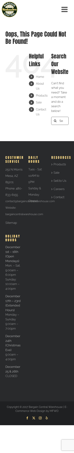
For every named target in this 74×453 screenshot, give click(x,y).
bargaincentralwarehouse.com (24, 214)
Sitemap (11, 223)
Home (40, 77)
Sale (39, 102)
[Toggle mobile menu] (65, 9)
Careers (59, 189)
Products (42, 95)
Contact (59, 197)
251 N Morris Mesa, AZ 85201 (13, 176)
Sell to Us (60, 180)
